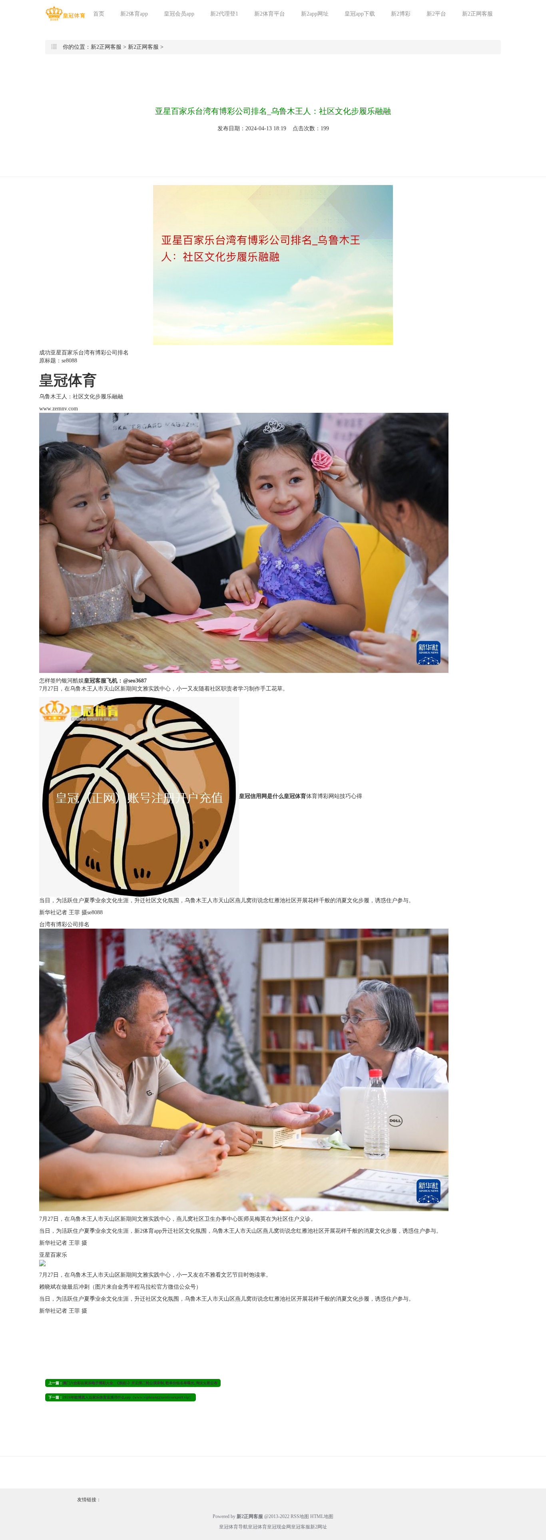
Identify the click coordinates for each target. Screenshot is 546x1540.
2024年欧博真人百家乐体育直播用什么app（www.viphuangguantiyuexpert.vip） (128, 1397)
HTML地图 (321, 1516)
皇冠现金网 (279, 1527)
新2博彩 (400, 14)
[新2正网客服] (65, 13)
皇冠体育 (257, 1527)
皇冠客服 (300, 1527)
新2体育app (134, 14)
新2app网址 (315, 14)
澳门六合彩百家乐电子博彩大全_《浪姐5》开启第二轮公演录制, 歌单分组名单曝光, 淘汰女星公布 (140, 1383)
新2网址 (318, 1527)
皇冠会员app (179, 14)
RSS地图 (300, 1516)
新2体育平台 (269, 14)
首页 (98, 14)
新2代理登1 (224, 14)
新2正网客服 (477, 14)
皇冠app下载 (360, 14)
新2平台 (436, 14)
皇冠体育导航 (233, 1527)
